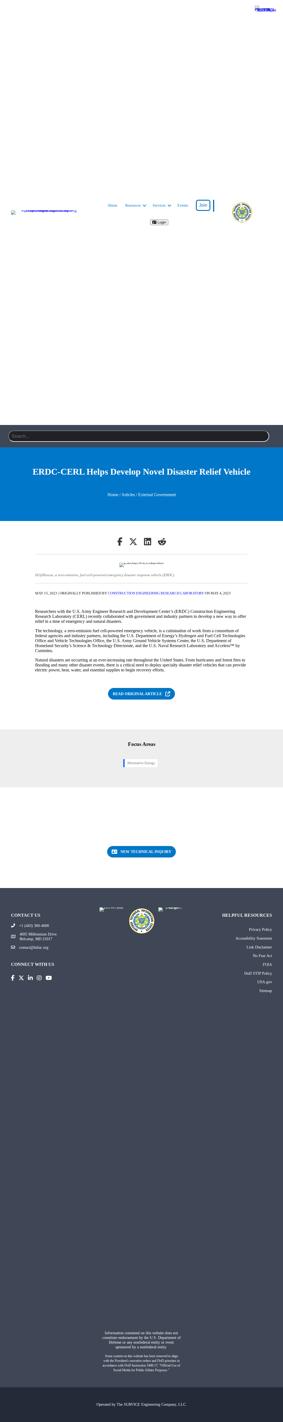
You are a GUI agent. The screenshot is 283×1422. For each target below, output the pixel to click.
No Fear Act (262, 955)
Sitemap (265, 990)
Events (182, 205)
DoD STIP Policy (258, 973)
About (112, 205)
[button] (144, 205)
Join (203, 205)
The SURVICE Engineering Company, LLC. (152, 1404)
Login (161, 222)
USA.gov (264, 982)
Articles (128, 494)
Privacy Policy (260, 929)
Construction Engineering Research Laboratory (156, 593)
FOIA (267, 964)
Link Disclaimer (259, 947)
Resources (133, 205)
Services (159, 205)
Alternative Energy (141, 763)
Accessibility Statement (253, 938)
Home (113, 494)
